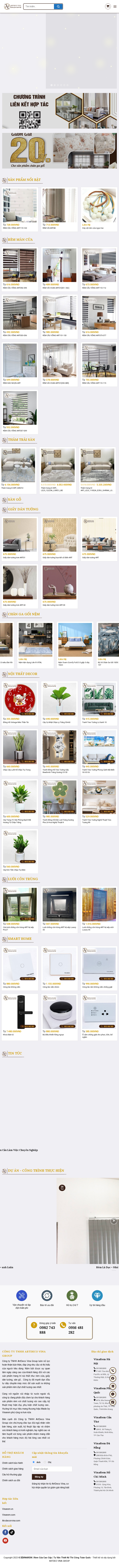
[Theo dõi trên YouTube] (5, 1541)
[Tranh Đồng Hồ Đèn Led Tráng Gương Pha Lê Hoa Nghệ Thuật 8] (59, 797)
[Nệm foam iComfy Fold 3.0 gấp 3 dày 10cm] (61, 640)
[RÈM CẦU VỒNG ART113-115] (99, 360)
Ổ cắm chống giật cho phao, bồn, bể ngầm (97, 1036)
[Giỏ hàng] (108, 6)
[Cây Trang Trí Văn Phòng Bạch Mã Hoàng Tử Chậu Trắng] (20, 797)
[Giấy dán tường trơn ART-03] (59, 582)
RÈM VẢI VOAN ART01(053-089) (56, 383)
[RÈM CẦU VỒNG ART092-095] (20, 265)
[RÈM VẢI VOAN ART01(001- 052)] (59, 265)
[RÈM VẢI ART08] (59, 205)
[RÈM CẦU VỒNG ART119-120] (20, 205)
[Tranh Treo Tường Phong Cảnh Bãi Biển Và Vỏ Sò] (99, 747)
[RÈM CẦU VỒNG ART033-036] (20, 313)
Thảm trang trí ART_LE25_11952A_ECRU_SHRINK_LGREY (31, 489)
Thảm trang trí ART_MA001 (65, 488)
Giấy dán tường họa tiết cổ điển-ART (57, 557)
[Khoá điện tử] (20, 1012)
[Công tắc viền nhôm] (59, 964)
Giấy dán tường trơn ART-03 (54, 605)
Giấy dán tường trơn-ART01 (14, 557)
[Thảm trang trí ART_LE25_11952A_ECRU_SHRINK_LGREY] (31, 465)
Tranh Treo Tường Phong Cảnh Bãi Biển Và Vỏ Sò (98, 771)
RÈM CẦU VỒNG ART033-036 (15, 335)
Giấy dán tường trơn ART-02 (14, 605)
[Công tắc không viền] (20, 964)
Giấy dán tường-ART (90, 557)
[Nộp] (58, 6)
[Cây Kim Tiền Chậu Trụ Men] (20, 847)
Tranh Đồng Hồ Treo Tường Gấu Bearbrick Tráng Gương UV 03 (56, 771)
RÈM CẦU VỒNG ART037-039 (15, 431)
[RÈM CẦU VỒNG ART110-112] (99, 265)
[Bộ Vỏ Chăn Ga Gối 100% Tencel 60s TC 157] (101, 640)
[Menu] (115, 6)
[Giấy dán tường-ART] (99, 535)
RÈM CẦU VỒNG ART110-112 (94, 288)
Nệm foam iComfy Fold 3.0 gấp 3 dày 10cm (60, 663)
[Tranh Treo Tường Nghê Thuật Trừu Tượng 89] (99, 797)
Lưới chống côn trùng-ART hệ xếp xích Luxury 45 (98, 928)
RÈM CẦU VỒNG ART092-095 (15, 288)
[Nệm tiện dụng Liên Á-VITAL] (22, 640)
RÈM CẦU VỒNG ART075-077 (94, 335)
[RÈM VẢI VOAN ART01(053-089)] (59, 360)
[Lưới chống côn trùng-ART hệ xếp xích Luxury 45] (99, 905)
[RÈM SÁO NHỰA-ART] (20, 360)
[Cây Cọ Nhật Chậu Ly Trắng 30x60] (59, 699)
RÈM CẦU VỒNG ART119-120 (15, 228)
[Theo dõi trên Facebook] (5, 1532)
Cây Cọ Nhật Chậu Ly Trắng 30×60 (56, 722)
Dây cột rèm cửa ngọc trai (92, 228)
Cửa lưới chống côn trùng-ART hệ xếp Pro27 (18, 928)
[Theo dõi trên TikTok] (12, 1532)
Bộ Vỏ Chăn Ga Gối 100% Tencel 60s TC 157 (100, 663)
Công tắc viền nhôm (51, 987)
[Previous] (5, 50)
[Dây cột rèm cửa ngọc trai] (99, 205)
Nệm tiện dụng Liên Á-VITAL (16, 662)
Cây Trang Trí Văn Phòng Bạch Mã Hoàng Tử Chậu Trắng (17, 821)
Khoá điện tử (8, 1035)
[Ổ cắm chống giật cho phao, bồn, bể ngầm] (99, 1012)
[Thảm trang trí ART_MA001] (71, 465)
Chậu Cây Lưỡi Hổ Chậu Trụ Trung (16, 770)
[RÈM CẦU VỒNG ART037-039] (20, 408)
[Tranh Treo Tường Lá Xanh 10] (99, 699)
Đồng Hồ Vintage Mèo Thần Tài (16, 722)
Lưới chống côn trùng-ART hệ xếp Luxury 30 (59, 928)
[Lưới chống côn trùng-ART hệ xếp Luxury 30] (59, 905)
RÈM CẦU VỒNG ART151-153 (54, 335)
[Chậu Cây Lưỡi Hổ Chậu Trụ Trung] (20, 747)
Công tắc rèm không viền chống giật (97, 987)
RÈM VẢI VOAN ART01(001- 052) (56, 288)
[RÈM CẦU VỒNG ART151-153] (59, 313)
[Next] (114, 50)
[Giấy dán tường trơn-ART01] (20, 535)
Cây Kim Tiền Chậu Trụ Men (14, 870)
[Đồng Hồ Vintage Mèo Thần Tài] (20, 699)
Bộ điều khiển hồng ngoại (53, 1035)
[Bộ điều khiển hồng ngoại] (59, 1012)
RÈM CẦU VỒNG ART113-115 (94, 383)
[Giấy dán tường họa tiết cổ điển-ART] (59, 535)
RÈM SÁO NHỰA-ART (12, 383)
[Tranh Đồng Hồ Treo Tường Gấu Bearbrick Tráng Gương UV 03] (59, 747)
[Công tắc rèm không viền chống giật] (99, 964)
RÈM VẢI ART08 (49, 228)
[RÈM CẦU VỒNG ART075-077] (99, 313)
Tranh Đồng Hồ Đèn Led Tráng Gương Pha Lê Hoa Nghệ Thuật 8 (58, 821)
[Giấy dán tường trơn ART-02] (20, 582)
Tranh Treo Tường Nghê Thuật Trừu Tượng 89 (96, 821)
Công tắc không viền (11, 987)
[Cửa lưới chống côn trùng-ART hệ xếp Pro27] (20, 905)
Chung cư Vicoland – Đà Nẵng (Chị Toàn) (92, 1267)
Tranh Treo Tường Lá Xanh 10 (94, 722)
